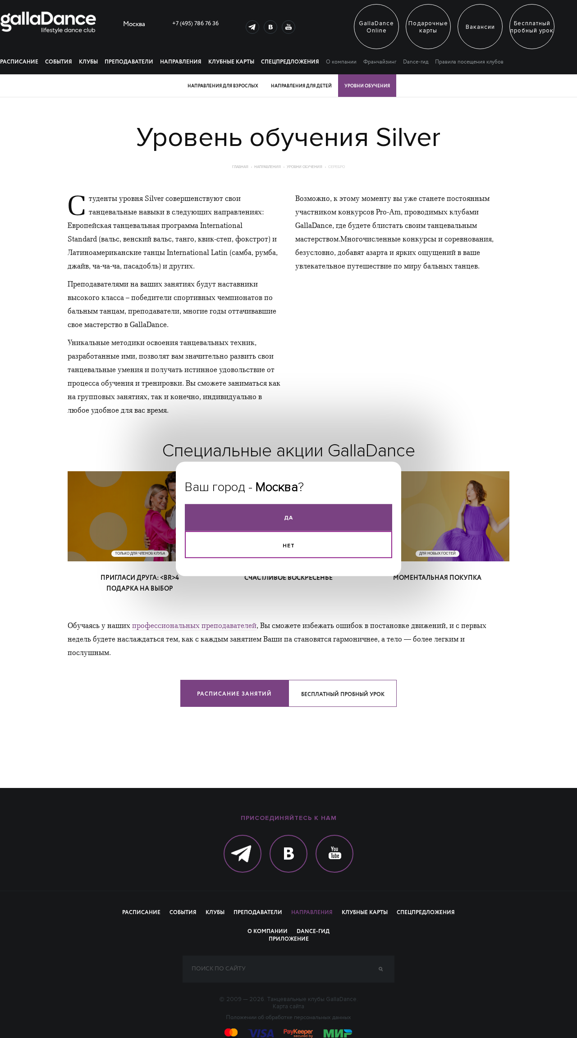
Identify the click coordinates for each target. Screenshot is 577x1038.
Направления (180, 62)
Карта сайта (288, 1006)
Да (288, 517)
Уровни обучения (304, 167)
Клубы (88, 62)
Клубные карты (231, 62)
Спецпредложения (290, 62)
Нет (289, 545)
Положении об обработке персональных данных (288, 1018)
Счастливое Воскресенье (288, 578)
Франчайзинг (379, 62)
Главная (240, 167)
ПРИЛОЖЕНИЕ (289, 939)
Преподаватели (129, 62)
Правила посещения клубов (469, 62)
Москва (134, 25)
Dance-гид (415, 62)
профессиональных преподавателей (194, 625)
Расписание (19, 62)
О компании (341, 62)
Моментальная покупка (437, 578)
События (58, 62)
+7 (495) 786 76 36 (195, 23)
